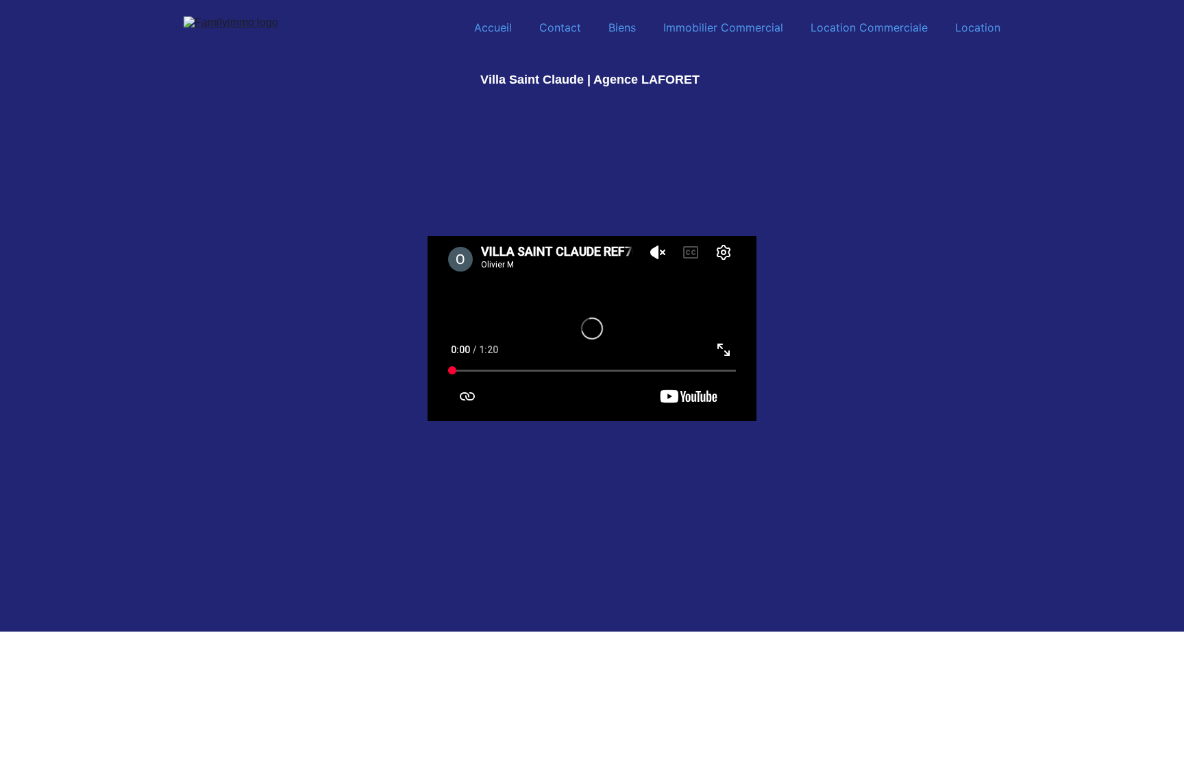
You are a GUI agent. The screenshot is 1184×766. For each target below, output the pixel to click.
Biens (622, 27)
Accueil (493, 27)
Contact (560, 27)
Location (977, 27)
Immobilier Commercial (723, 27)
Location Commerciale (869, 27)
